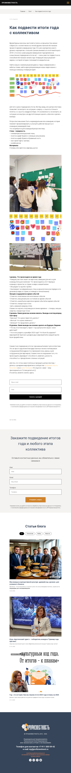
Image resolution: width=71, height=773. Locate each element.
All (21, 533)
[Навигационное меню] (68, 3)
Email (11, 477)
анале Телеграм (26, 368)
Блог (30, 11)
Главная (22, 11)
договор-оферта (35, 756)
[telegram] (33, 761)
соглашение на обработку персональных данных (36, 754)
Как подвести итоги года (43, 11)
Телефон (13, 488)
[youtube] (40, 761)
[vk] (30, 761)
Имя (11, 467)
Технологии (30, 533)
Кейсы (39, 533)
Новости (47, 533)
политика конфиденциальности (35, 753)
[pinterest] (37, 761)
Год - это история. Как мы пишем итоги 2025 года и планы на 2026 (34, 695)
